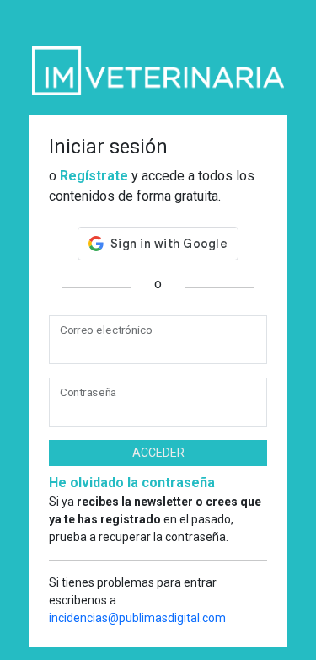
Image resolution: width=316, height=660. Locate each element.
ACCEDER (158, 452)
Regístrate (94, 176)
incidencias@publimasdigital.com (137, 618)
